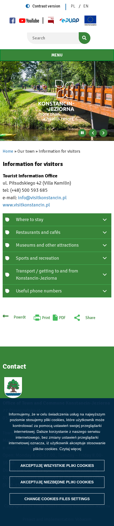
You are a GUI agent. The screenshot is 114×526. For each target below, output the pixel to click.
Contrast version (46, 6)
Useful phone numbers (39, 291)
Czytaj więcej (70, 449)
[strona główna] (57, 100)
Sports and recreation (37, 258)
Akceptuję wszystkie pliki (57, 465)
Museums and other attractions (47, 245)
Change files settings (57, 499)
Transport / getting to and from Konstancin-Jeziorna (47, 274)
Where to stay (29, 219)
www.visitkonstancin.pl (26, 205)
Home (8, 151)
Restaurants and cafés (38, 232)
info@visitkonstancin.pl (42, 198)
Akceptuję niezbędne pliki (57, 482)
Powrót (20, 317)
